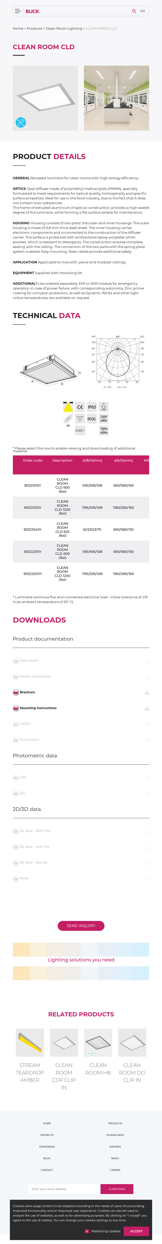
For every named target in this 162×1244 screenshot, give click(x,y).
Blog (46, 1158)
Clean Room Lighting (64, 28)
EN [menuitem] (142, 11)
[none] (142, 11)
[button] (89, 98)
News (115, 1158)
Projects (46, 1135)
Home (18, 28)
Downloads (115, 1135)
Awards (115, 1146)
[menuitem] (142, 11)
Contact (47, 1170)
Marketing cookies (106, 1231)
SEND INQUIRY (81, 926)
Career (115, 1170)
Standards (47, 1146)
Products (34, 28)
